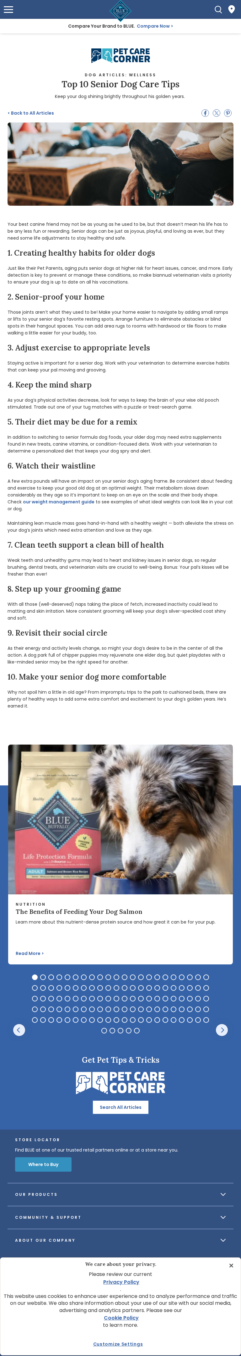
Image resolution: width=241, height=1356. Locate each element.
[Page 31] (100, 988)
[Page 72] (75, 1009)
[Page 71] (67, 1009)
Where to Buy (43, 1164)
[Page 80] (141, 1009)
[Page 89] (35, 1020)
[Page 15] (149, 977)
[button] (8, 9)
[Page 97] (100, 1020)
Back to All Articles (31, 113)
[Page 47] (51, 998)
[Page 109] (198, 1020)
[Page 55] (116, 998)
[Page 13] (133, 977)
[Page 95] (84, 1020)
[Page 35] (133, 988)
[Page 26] (59, 988)
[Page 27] (67, 988)
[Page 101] (133, 1020)
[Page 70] (59, 1009)
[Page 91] (51, 1020)
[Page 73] (84, 1009)
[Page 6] (75, 977)
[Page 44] (206, 988)
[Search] (218, 9)
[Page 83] (165, 1009)
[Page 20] (190, 977)
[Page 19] (182, 977)
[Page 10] (108, 977)
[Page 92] (59, 1020)
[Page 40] (173, 988)
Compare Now (153, 26)
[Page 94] (75, 1020)
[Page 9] (100, 977)
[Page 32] (108, 988)
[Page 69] (51, 1009)
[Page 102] (141, 1020)
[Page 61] (165, 998)
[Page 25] (51, 988)
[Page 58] (141, 998)
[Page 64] (190, 998)
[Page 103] (149, 1020)
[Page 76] (108, 1009)
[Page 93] (67, 1020)
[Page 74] (92, 1009)
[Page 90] (43, 1020)
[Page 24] (43, 988)
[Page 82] (157, 1009)
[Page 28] (75, 988)
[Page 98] (108, 1020)
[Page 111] (104, 1030)
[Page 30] (92, 988)
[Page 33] (116, 988)
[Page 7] (84, 977)
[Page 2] (43, 977)
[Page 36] (141, 988)
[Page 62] (173, 998)
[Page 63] (182, 998)
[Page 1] (35, 977)
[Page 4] (59, 977)
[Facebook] (205, 113)
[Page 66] (206, 998)
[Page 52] (92, 998)
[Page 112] (112, 1030)
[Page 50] (75, 998)
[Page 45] (35, 998)
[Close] (231, 1265)
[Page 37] (149, 988)
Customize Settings (118, 1344)
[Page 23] (35, 988)
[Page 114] (128, 1030)
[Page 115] (137, 1030)
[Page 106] (173, 1020)
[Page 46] (43, 998)
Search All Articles (121, 1107)
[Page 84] (173, 1009)
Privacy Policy (121, 1282)
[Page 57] (133, 998)
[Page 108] (190, 1020)
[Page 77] (116, 1009)
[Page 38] (157, 988)
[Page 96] (92, 1020)
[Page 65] (198, 998)
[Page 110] (206, 1020)
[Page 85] (182, 1009)
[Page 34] (124, 988)
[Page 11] (116, 977)
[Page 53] (100, 998)
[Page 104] (157, 1020)
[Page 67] (35, 1009)
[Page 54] (108, 998)
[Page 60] (157, 998)
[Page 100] (124, 1020)
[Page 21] (198, 977)
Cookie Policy (121, 1317)
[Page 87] (198, 1009)
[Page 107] (182, 1020)
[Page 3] (51, 977)
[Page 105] (165, 1020)
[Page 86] (190, 1009)
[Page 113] (120, 1030)
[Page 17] (165, 977)
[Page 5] (67, 977)
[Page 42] (190, 988)
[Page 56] (124, 998)
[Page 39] (165, 988)
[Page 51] (84, 998)
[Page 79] (133, 1009)
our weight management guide (58, 502)
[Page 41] (182, 988)
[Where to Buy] (231, 9)
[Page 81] (149, 1009)
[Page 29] (84, 988)
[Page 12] (124, 977)
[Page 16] (157, 977)
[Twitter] (216, 113)
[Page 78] (124, 1009)
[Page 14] (141, 977)
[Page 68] (43, 1009)
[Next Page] (222, 1030)
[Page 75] (100, 1009)
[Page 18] (173, 977)
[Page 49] (67, 998)
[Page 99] (116, 1020)
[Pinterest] (228, 113)
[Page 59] (149, 998)
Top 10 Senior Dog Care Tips (120, 84)
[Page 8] (92, 977)
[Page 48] (59, 998)
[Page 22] (206, 977)
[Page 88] (206, 1009)
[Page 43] (198, 988)
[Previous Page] (19, 1030)
